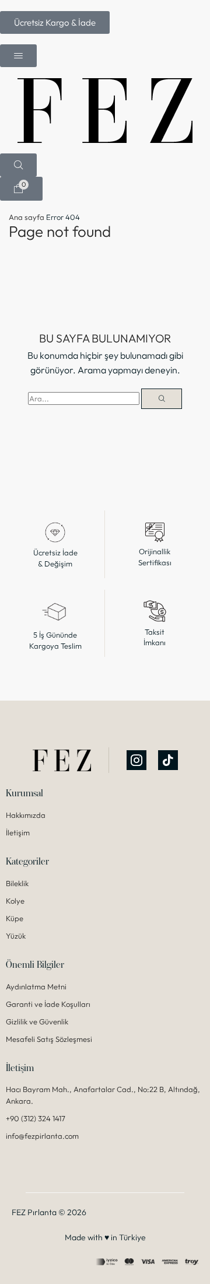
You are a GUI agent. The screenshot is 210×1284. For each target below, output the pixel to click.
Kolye (15, 900)
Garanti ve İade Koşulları (48, 1004)
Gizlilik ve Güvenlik (37, 1021)
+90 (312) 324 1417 (35, 1119)
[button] (55, 22)
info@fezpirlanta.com (42, 1136)
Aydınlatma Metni (36, 986)
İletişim (18, 832)
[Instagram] (136, 761)
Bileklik (17, 883)
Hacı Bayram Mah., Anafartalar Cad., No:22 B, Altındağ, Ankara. (103, 1095)
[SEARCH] (161, 398)
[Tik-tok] (168, 761)
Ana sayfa (26, 217)
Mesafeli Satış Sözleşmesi (49, 1039)
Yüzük (16, 935)
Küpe (14, 918)
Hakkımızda (26, 815)
